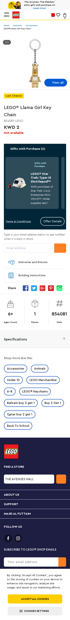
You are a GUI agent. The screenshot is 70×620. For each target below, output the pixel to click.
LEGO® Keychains (35, 391)
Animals (39, 368)
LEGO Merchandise (43, 380)
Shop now (40, 8)
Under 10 (13, 380)
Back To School (18, 425)
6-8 (9, 391)
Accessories (15, 368)
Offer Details (52, 221)
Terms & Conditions (18, 221)
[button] (35, 611)
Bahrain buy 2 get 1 (21, 402)
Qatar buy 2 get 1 (19, 414)
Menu (6, 16)
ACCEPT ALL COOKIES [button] (35, 599)
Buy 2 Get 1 (53, 402)
